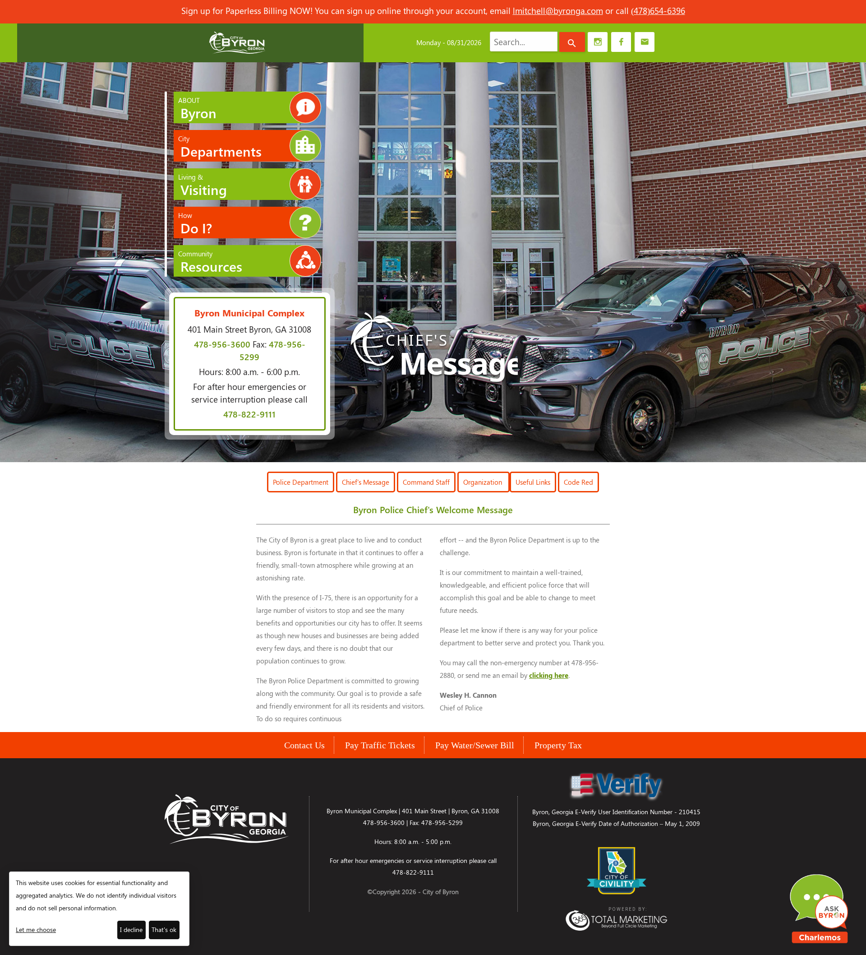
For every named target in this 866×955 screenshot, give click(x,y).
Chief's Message (365, 482)
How (195, 224)
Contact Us (304, 745)
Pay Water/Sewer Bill (474, 745)
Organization (483, 482)
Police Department (300, 482)
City (220, 147)
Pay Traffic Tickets (380, 745)
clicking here (548, 675)
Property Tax (558, 745)
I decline (131, 929)
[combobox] (523, 41)
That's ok (164, 929)
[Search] (572, 42)
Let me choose (36, 929)
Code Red (578, 482)
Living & (202, 185)
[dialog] (99, 909)
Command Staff (426, 482)
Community (210, 262)
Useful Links (533, 482)
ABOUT (197, 109)
